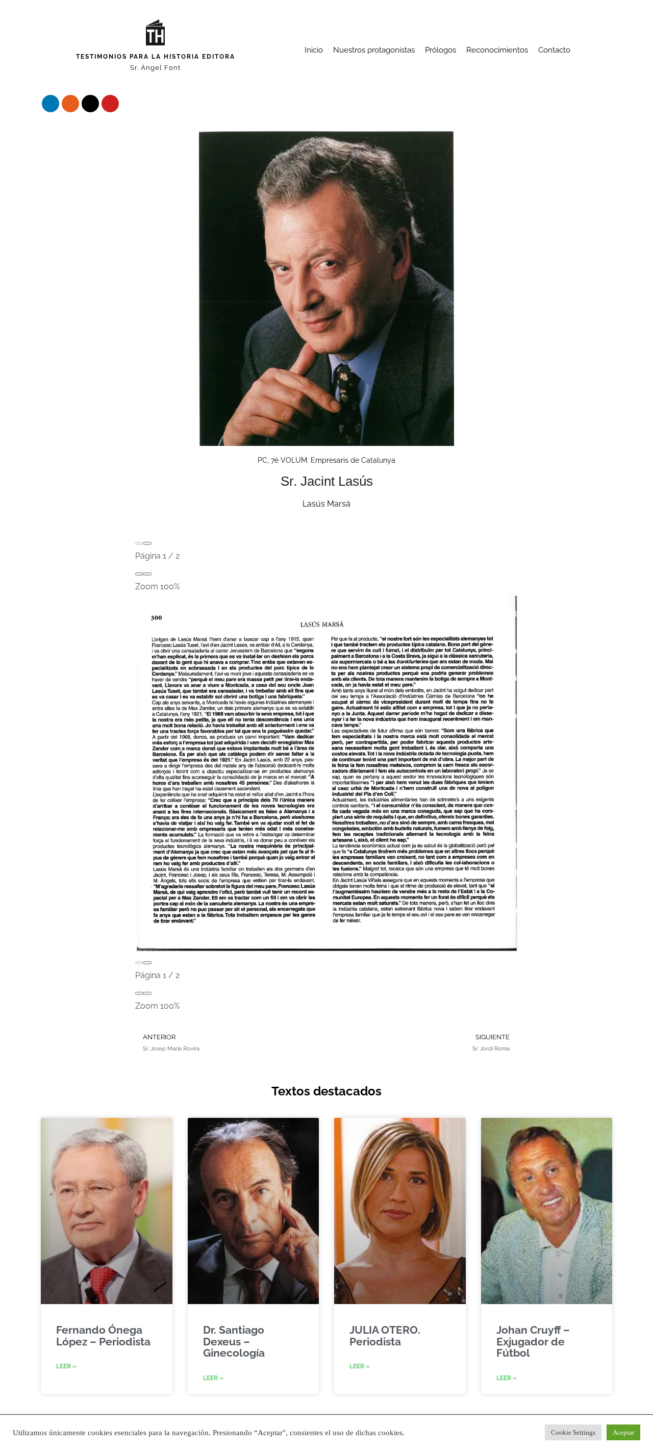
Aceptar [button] (623, 1432)
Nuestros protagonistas (374, 50)
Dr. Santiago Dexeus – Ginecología (234, 1341)
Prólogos (440, 50)
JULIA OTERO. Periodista (384, 1335)
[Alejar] (139, 574)
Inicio (314, 50)
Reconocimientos (497, 50)
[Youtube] (110, 103)
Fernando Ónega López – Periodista (103, 1335)
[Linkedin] (50, 103)
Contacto (554, 50)
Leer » (66, 1366)
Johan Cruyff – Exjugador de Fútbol (533, 1341)
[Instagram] (70, 103)
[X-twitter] (90, 103)
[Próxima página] (147, 543)
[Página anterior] (139, 543)
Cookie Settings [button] (573, 1432)
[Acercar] (147, 574)
